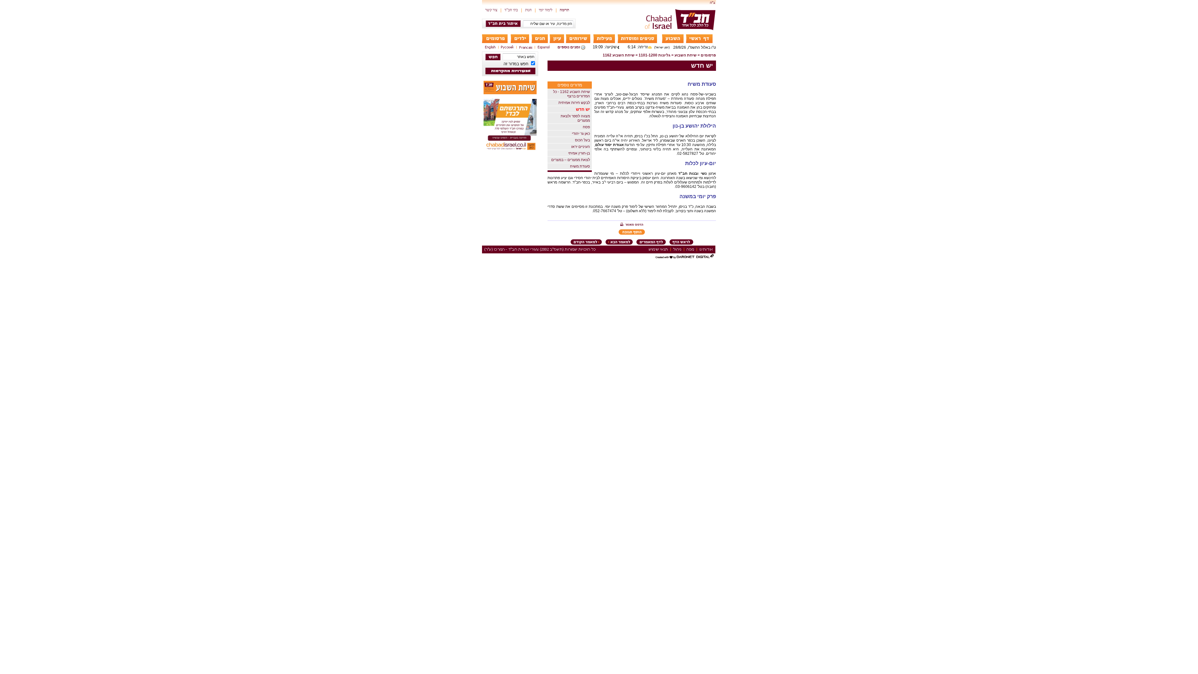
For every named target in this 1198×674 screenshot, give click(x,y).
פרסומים (708, 55)
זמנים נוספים (569, 47)
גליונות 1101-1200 (654, 55)
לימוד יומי (546, 10)
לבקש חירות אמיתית (574, 102)
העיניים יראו (580, 146)
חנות (528, 10)
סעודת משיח (580, 166)
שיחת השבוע (685, 55)
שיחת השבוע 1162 (619, 55)
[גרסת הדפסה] (632, 225)
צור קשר (491, 10)
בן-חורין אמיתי (579, 153)
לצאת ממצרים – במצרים (570, 160)
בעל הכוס (582, 140)
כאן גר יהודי (581, 133)
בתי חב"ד (511, 10)
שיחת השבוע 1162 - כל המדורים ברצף (571, 94)
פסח (586, 127)
